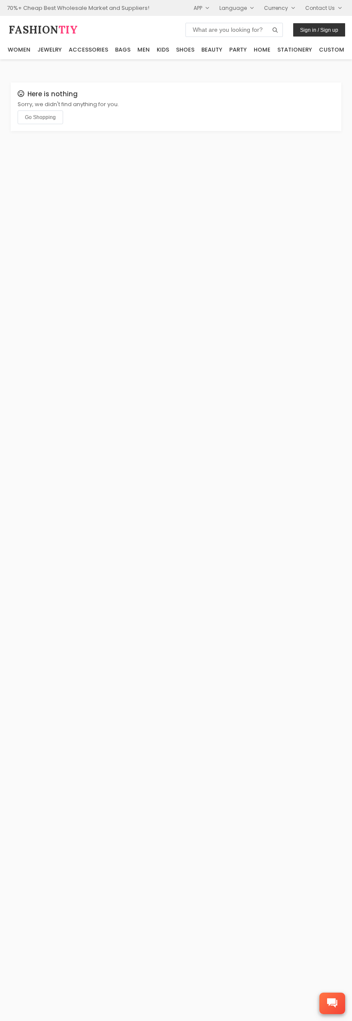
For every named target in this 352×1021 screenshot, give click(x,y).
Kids (163, 50)
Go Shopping (40, 117)
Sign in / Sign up (319, 30)
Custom (331, 50)
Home (262, 50)
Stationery (294, 50)
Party (238, 50)
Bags (122, 50)
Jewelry (49, 50)
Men (143, 50)
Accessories (88, 50)
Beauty (211, 50)
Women (19, 50)
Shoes (185, 50)
